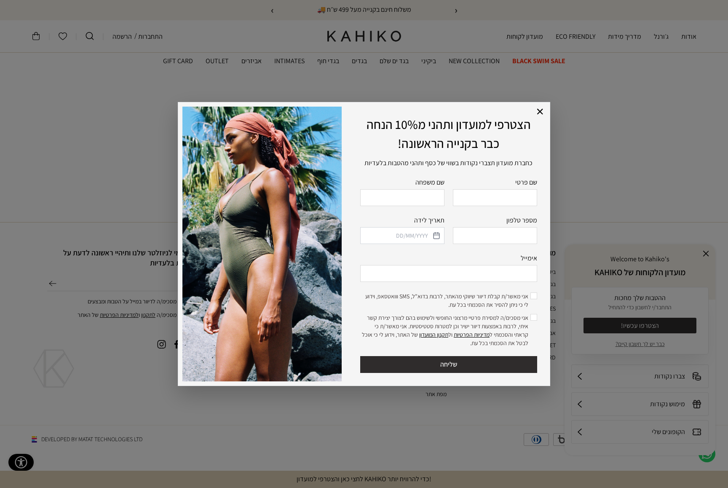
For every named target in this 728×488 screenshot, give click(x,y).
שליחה (448, 364)
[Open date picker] (435, 235)
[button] (540, 112)
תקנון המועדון (433, 334)
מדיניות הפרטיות (472, 334)
